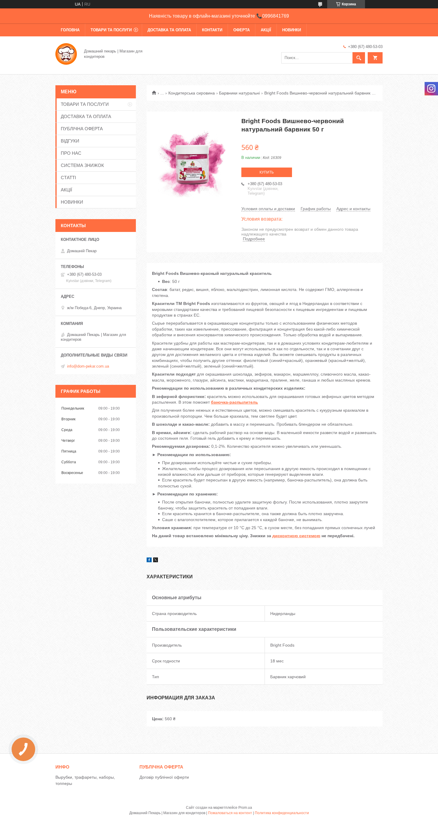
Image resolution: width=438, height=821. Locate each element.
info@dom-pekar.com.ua (88, 366)
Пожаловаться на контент (230, 813)
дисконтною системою (296, 535)
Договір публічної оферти (164, 777)
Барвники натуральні (239, 93)
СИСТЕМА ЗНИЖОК (82, 165)
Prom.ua (245, 807)
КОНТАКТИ (212, 30)
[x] (155, 560)
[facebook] (149, 560)
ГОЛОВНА (70, 30)
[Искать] (358, 57)
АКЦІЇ (266, 30)
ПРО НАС (71, 153)
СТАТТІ (68, 177)
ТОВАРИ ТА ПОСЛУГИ (111, 30)
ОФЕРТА (241, 30)
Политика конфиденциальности (282, 813)
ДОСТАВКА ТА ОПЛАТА (169, 30)
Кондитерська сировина (191, 93)
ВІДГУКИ (70, 140)
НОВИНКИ (291, 30)
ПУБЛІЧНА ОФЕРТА (82, 128)
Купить (267, 172)
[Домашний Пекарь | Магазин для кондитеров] (66, 53)
